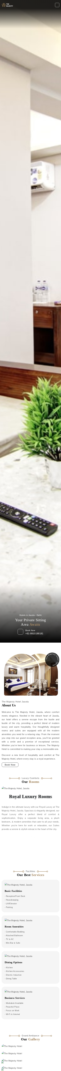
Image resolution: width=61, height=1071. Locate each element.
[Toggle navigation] (57, 5)
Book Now (10, 765)
